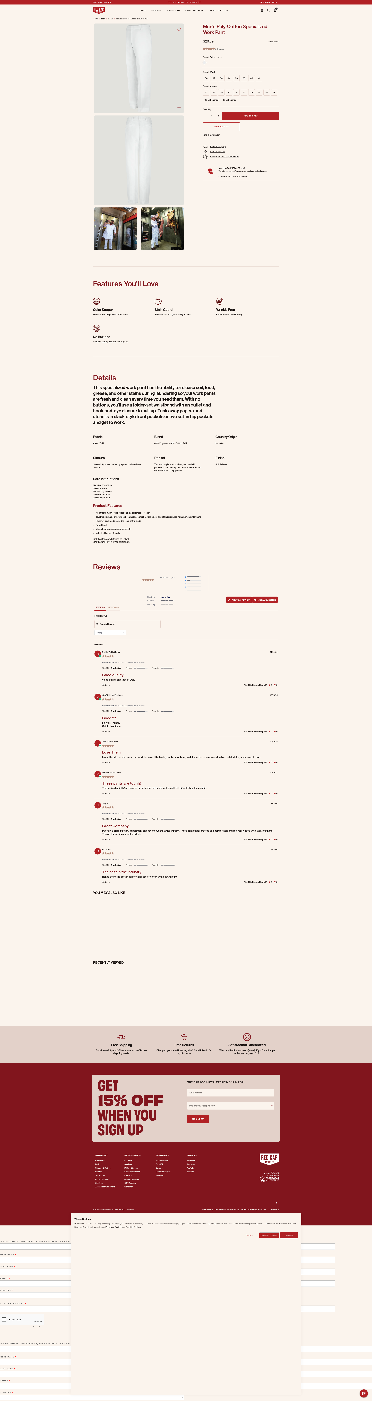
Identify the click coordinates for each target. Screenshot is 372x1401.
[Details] (179, 107)
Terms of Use (220, 1209)
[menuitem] (143, 10)
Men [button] (143, 10)
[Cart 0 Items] (274, 10)
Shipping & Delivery (103, 1168)
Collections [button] (173, 10)
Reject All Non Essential (269, 1235)
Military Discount (131, 1168)
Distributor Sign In (163, 1172)
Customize (249, 1235)
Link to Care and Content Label (111, 539)
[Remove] (204, 116)
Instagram (191, 1164)
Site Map (99, 1183)
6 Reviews (219, 49)
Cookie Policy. (133, 1227)
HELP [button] (274, 2)
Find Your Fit (221, 126)
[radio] (193, 577)
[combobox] (110, 632)
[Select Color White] (204, 62)
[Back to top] (276, 1201)
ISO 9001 (159, 1175)
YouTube (190, 1168)
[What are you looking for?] (269, 10)
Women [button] (156, 10)
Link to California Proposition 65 (111, 541)
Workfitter (128, 1187)
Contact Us (99, 1160)
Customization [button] (194, 10)
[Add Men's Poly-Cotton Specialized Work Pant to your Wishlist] (179, 29)
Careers (159, 1168)
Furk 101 (159, 1164)
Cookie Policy (273, 1209)
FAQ (97, 1164)
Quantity (207, 109)
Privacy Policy (207, 1209)
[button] (262, 10)
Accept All (289, 1235)
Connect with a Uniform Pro (233, 176)
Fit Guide (128, 1160)
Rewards (128, 1175)
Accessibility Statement (105, 1187)
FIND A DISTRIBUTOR (102, 2)
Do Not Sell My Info (235, 1209)
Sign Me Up (198, 1119)
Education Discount (132, 1172)
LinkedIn (190, 1172)
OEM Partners (130, 1183)
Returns (98, 1172)
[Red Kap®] (99, 10)
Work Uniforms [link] (219, 10)
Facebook (191, 1160)
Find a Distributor (211, 135)
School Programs (131, 1179)
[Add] (219, 116)
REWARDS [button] (265, 2)
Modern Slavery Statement (255, 1209)
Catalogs (128, 1164)
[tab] (239, 600)
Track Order (100, 1175)
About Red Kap (162, 1160)
